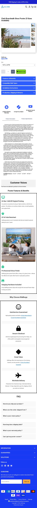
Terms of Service (22, 499)
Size (2, 62)
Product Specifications (27, 118)
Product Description (10, 118)
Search (6, 499)
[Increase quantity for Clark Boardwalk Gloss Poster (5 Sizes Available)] (13, 72)
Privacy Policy (13, 499)
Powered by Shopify (18, 505)
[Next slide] (33, 43)
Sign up (26, 481)
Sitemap (30, 499)
